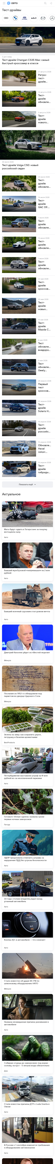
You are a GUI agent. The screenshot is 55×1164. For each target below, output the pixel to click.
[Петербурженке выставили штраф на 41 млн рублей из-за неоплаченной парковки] (27, 767)
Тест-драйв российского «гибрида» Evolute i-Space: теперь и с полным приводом (44, 428)
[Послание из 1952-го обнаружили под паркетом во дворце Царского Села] (27, 685)
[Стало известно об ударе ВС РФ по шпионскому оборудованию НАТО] (27, 972)
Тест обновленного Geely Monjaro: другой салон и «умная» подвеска (44, 367)
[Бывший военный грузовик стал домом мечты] (27, 603)
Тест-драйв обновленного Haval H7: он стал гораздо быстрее (44, 265)
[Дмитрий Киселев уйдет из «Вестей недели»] (27, 644)
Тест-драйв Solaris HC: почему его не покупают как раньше (44, 408)
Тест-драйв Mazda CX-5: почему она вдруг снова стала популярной (44, 326)
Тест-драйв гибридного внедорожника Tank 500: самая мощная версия (44, 469)
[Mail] (8, 3)
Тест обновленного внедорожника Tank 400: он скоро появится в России (44, 347)
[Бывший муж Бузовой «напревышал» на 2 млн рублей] (27, 561)
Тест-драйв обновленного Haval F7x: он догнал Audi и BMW (44, 245)
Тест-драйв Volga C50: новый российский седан (20, 167)
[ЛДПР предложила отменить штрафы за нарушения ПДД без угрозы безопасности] (27, 849)
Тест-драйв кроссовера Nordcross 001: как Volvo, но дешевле (44, 286)
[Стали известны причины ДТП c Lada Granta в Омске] (27, 1095)
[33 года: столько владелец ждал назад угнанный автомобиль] (27, 890)
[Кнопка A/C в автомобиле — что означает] (27, 931)
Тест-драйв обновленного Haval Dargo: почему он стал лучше (44, 184)
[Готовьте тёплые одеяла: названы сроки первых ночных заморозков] (27, 808)
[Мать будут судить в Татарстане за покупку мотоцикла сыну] (27, 520)
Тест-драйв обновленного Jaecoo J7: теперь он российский (44, 224)
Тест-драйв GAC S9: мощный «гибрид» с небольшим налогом (44, 204)
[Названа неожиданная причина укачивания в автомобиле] (27, 1013)
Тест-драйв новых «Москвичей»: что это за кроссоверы (44, 306)
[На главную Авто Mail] (14, 3)
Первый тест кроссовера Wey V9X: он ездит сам (44, 388)
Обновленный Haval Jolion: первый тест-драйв (44, 449)
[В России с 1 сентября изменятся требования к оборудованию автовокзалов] (27, 1136)
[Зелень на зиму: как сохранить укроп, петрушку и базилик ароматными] (27, 726)
